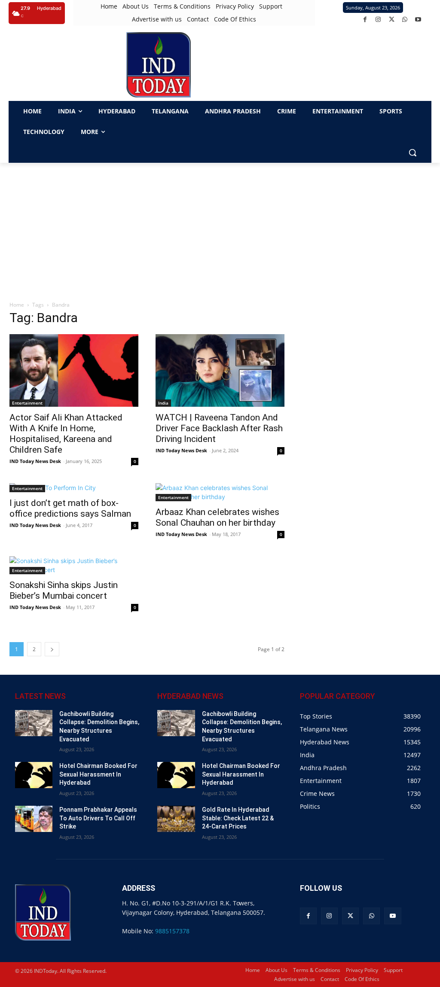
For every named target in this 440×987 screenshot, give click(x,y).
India (163, 403)
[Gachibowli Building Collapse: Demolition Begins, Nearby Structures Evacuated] (33, 723)
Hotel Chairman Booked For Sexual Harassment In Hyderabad (98, 774)
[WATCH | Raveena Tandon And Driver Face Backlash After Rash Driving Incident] (220, 370)
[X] (391, 19)
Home (16, 304)
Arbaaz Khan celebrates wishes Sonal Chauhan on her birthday (217, 517)
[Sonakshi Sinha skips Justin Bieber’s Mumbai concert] (73, 565)
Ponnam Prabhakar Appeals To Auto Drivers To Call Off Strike (98, 818)
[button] (412, 152)
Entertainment (27, 403)
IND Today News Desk (35, 461)
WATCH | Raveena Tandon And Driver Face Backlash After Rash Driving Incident (219, 428)
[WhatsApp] (404, 19)
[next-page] (52, 649)
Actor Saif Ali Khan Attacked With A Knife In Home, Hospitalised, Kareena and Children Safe (65, 433)
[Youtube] (418, 19)
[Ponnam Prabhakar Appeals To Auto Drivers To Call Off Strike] (33, 819)
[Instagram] (378, 19)
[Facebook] (365, 19)
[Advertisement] (220, 227)
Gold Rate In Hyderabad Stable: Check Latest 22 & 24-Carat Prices (238, 818)
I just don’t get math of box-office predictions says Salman (70, 508)
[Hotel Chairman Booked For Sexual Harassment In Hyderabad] (33, 775)
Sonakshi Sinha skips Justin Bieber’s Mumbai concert (63, 590)
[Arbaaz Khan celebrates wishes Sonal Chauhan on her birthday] (220, 492)
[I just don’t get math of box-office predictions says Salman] (73, 487)
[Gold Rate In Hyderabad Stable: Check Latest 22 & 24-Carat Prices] (176, 819)
